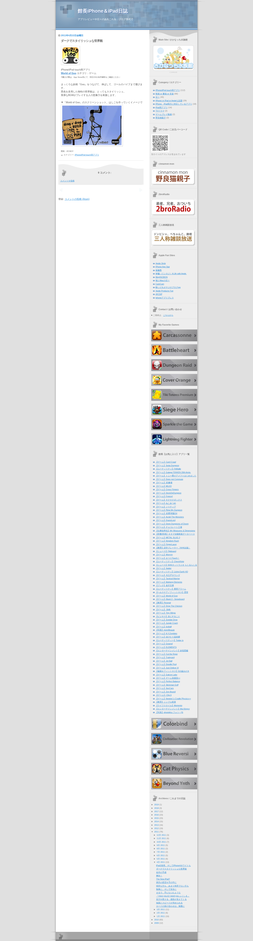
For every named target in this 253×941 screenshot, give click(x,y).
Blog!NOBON (162, 277)
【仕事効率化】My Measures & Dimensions (175, 531)
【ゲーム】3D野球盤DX (166, 513)
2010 (156, 920)
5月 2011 (161, 859)
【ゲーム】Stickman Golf (167, 685)
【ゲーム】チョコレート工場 (169, 527)
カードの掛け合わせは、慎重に (170, 906)
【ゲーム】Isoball (164, 626)
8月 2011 (161, 848)
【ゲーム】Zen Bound (166, 692)
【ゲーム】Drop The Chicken (169, 606)
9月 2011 (161, 845)
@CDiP (159, 294)
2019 (156, 804)
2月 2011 (161, 913)
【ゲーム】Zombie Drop (166, 620)
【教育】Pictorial (163, 603)
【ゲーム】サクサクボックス (169, 500)
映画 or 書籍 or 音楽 (165, 94)
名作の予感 (161, 872)
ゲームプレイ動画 (164, 114)
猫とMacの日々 (163, 280)
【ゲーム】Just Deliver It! (167, 668)
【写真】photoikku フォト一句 (169, 712)
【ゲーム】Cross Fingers (167, 489)
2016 (156, 815)
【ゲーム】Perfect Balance (168, 681)
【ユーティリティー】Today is (170, 640)
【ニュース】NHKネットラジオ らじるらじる (176, 565)
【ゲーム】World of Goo (167, 596)
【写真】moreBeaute (165, 630)
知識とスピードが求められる (169, 903)
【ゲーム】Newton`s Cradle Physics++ (173, 698)
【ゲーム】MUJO (164, 486)
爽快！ (159, 876)
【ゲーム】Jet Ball (164, 661)
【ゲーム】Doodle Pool (166, 664)
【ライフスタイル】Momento (169, 705)
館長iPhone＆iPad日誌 (103, 11)
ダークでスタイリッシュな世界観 (82, 40)
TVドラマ (160, 111)
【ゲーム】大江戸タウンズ (168, 575)
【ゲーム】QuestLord (165, 520)
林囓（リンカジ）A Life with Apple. (171, 273)
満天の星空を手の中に (166, 882)
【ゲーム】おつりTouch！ (167, 558)
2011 (156, 832)
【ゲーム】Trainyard (165, 657)
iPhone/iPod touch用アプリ (87, 155)
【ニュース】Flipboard (166, 551)
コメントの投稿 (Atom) (77, 199)
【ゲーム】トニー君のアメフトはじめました (176, 476)
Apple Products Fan (164, 291)
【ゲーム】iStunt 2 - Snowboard (170, 599)
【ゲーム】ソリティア (166, 507)
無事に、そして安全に (166, 889)
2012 (156, 828)
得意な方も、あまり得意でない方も (172, 886)
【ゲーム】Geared (164, 644)
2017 (156, 811)
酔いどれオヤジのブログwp (168, 287)
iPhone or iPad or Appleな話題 (169, 100)
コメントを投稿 (67, 181)
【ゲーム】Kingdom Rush (167, 541)
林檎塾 (159, 270)
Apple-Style (161, 263)
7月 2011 (161, 852)
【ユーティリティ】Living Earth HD (172, 572)
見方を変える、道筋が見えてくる (171, 899)
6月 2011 (161, 855)
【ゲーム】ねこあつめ (166, 503)
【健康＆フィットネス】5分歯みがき (172, 671)
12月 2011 (161, 835)
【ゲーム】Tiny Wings (166, 613)
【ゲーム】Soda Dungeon (167, 465)
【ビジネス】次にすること (168, 616)
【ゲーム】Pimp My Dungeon (169, 510)
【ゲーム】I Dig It (164, 695)
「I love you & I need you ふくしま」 (172, 896)
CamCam (160, 284)
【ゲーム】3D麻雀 (164, 482)
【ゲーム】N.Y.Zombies (166, 633)
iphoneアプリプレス (165, 298)
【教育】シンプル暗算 (166, 702)
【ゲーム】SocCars (165, 688)
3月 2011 (161, 909)
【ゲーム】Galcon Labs (166, 675)
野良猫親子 (161, 118)
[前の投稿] (141, 192)
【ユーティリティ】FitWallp (168, 469)
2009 (156, 923)
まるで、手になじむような (168, 892)
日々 (158, 97)
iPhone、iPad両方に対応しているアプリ (174, 104)
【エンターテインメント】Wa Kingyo (173, 709)
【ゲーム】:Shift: (163, 609)
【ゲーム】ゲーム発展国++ (168, 678)
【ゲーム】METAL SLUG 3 (168, 537)
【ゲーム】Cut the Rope (167, 654)
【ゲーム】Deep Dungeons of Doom (172, 524)
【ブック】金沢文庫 (165, 585)
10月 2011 (161, 842)
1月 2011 (161, 916)
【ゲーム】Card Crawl (166, 462)
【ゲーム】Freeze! (164, 496)
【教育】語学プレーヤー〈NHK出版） (173, 548)
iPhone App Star (163, 267)
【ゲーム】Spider (164, 568)
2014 (156, 821)
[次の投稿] (61, 192)
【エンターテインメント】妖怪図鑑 (172, 650)
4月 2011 (161, 862)
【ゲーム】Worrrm (164, 554)
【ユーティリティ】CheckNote (170, 561)
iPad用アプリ (162, 107)
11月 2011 (161, 838)
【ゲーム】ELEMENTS (166, 647)
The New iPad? (163, 879)
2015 (156, 818)
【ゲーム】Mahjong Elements (169, 582)
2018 (156, 808)
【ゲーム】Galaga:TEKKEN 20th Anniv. (173, 472)
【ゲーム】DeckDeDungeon (168, 493)
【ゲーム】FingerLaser (166, 544)
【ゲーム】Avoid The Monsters (170, 517)
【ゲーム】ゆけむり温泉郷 (168, 637)
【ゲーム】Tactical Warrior (168, 578)
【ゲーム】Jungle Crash (167, 623)
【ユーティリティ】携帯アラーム (171, 589)
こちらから (168, 315)
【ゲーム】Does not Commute (169, 479)
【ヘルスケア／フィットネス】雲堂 (172, 592)
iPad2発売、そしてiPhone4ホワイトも (173, 865)
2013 (156, 825)
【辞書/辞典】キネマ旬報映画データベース (175, 534)
